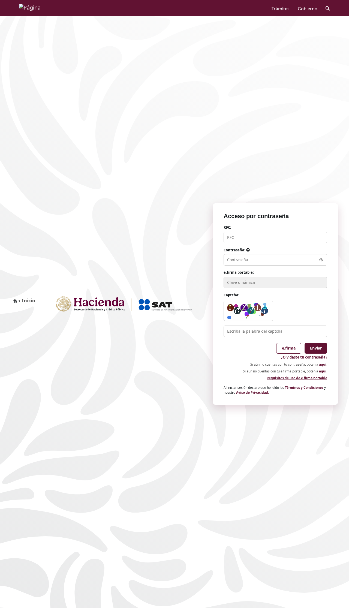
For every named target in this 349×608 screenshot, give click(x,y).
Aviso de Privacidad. (252, 392)
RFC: (227, 227)
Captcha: (231, 295)
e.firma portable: (239, 272)
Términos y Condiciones (304, 387)
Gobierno (307, 9)
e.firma (289, 348)
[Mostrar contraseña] (321, 260)
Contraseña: (235, 250)
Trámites (281, 9)
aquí (322, 364)
